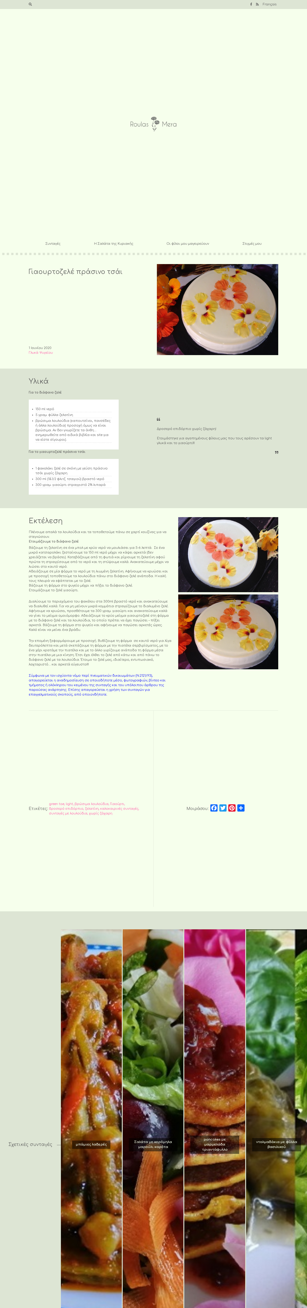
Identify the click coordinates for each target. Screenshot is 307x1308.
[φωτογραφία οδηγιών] (228, 554)
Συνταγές (52, 243)
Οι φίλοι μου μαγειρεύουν (188, 243)
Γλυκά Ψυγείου (41, 352)
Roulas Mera (153, 124)
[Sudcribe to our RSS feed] (257, 4)
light (69, 804)
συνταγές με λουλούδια (68, 813)
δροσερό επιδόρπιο (66, 808)
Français (270, 4)
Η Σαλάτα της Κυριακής (113, 243)
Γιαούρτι (117, 804)
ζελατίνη (92, 808)
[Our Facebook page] (251, 4)
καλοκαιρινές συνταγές (119, 808)
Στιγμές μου (252, 243)
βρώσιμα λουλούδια (92, 804)
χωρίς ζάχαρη (100, 813)
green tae (56, 804)
